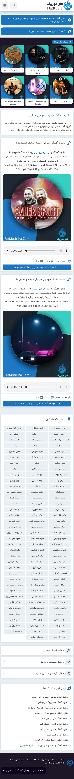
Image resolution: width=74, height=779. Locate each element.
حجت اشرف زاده (14, 492)
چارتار (37, 486)
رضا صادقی (14, 509)
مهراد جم (14, 619)
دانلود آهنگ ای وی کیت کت (54, 724)
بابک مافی (37, 468)
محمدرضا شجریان (14, 596)
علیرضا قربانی (14, 561)
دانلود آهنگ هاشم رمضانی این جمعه (49, 697)
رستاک (14, 503)
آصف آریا (14, 434)
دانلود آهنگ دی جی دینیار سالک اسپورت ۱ (41, 143)
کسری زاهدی (14, 573)
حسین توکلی (60, 497)
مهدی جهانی (14, 614)
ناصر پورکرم (14, 625)
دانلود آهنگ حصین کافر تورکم (53, 702)
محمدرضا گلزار (59, 602)
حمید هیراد (14, 497)
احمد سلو (14, 439)
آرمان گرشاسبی (14, 428)
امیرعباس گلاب (37, 457)
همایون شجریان (14, 631)
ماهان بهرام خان (37, 585)
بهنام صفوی (14, 474)
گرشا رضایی (59, 579)
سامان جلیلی (37, 526)
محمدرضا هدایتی (37, 602)
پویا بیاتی (14, 480)
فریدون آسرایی (59, 573)
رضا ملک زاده (60, 515)
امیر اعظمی (14, 451)
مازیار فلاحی (14, 579)
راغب (59, 503)
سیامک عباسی (37, 532)
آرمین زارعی (59, 434)
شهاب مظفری (59, 550)
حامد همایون (37, 492)
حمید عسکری (37, 497)
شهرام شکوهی (37, 550)
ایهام (37, 463)
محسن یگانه (37, 590)
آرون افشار (37, 434)
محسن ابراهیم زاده (14, 585)
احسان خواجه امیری (59, 439)
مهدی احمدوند (37, 614)
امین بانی (14, 457)
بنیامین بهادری (60, 474)
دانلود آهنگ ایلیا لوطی (57, 735)
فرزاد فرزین (14, 567)
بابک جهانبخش (59, 468)
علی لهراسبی (37, 556)
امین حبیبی (59, 428)
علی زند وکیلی (59, 556)
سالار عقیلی (59, 526)
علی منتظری (14, 556)
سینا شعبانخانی (59, 544)
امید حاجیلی (37, 451)
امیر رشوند (60, 457)
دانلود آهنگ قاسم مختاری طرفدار (51, 713)
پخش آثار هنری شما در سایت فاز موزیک (47, 31)
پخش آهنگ (23, 770)
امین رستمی (60, 463)
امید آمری (14, 445)
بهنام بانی (37, 474)
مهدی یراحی (59, 619)
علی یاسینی (59, 561)
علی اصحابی (14, 550)
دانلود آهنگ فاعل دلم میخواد (53, 729)
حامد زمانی (60, 492)
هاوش (37, 631)
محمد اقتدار (59, 596)
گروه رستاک (37, 579)
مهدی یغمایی (37, 619)
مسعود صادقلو (37, 608)
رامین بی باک (37, 503)
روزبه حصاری (60, 521)
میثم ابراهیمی (37, 625)
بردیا (14, 468)
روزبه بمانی (14, 515)
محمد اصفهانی (14, 590)
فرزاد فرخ (37, 567)
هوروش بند (59, 637)
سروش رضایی (14, 526)
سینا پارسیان (60, 538)
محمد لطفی (37, 596)
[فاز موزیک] (59, 10)
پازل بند (59, 480)
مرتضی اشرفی (14, 602)
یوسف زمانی (37, 637)
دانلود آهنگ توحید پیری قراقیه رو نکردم (48, 708)
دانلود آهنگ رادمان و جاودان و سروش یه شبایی (44, 745)
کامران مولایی (37, 573)
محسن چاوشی (60, 590)
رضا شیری (37, 509)
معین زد (60, 614)
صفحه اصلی (38, 770)
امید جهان (60, 451)
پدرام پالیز (37, 480)
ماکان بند (59, 585)
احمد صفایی (37, 428)
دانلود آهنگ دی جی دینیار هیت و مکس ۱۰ (41, 279)
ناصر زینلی (60, 631)
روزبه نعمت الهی (37, 521)
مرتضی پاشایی (60, 608)
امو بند (37, 445)
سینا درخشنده (37, 538)
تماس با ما (8, 770)
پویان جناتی (59, 486)
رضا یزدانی (37, 515)
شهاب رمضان (14, 544)
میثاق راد (60, 625)
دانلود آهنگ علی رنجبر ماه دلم (53, 718)
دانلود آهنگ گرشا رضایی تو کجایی (51, 740)
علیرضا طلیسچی (37, 561)
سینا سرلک (14, 538)
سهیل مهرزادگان (59, 532)
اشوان (59, 445)
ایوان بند (14, 463)
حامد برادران (14, 486)
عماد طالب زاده (60, 567)
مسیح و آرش (14, 608)
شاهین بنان (37, 544)
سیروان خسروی (14, 532)
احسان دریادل (37, 439)
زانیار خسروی (14, 521)
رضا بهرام (59, 509)
